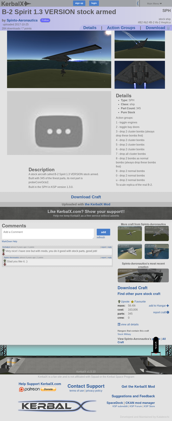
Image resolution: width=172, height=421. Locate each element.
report (103, 247)
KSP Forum (136, 406)
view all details (129, 324)
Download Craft (86, 197)
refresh (101, 237)
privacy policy (94, 390)
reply (110, 247)
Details (89, 27)
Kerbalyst (6, 247)
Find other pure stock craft (139, 293)
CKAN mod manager (140, 402)
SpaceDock (115, 402)
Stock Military (124, 334)
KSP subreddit (120, 406)
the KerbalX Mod (97, 204)
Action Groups (121, 27)
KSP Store (149, 406)
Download (155, 27)
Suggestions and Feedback (133, 395)
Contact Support (86, 385)
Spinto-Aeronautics (22, 20)
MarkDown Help (9, 241)
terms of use (77, 390)
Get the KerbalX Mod (138, 386)
